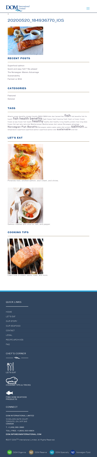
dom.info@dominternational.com (23, 434)
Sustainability (14, 76)
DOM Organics (19, 452)
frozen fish (22, 122)
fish (67, 116)
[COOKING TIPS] (25, 256)
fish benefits (76, 116)
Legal (9, 335)
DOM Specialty (62, 452)
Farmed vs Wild (15, 79)
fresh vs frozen (73, 119)
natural (60, 124)
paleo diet (61, 127)
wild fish (74, 129)
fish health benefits (27, 118)
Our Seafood (13, 326)
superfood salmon (32, 129)
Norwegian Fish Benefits (23, 127)
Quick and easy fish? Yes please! (22, 69)
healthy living (58, 122)
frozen (82, 119)
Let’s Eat (10, 317)
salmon (77, 126)
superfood (21, 129)
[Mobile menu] (88, 8)
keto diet (27, 124)
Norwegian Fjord (83, 452)
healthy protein (70, 122)
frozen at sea (13, 122)
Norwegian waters (45, 127)
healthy (37, 121)
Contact (10, 330)
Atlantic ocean (13, 116)
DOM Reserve (41, 452)
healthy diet (48, 122)
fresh (65, 119)
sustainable (64, 129)
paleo (54, 127)
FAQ (8, 344)
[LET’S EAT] (25, 161)
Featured (12, 96)
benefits (22, 116)
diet (53, 116)
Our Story (11, 321)
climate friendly (32, 116)
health (29, 122)
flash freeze (47, 119)
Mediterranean (36, 124)
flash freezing (58, 119)
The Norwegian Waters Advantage (23, 72)
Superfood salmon (16, 66)
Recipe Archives (14, 340)
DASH (40, 116)
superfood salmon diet (48, 129)
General (11, 99)
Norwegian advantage (71, 124)
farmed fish (59, 116)
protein (68, 127)
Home (9, 312)
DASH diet (47, 116)
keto (21, 124)
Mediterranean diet (49, 124)
